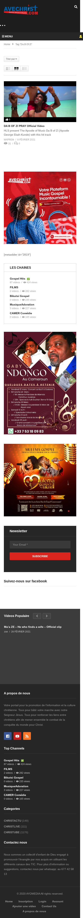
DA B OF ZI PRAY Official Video (24, 125)
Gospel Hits (18, 278)
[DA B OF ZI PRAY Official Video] (40, 101)
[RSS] (27, 736)
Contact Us (49, 906)
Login (42, 901)
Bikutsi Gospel (19, 296)
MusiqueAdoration (22, 304)
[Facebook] (8, 736)
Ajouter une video (24, 906)
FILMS (14, 287)
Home (7, 44)
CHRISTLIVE (12, 826)
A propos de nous (34, 911)
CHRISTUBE (12, 832)
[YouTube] (17, 736)
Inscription (26, 901)
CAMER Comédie (21, 313)
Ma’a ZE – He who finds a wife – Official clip (33, 626)
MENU (9, 36)
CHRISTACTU (13, 820)
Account (57, 901)
